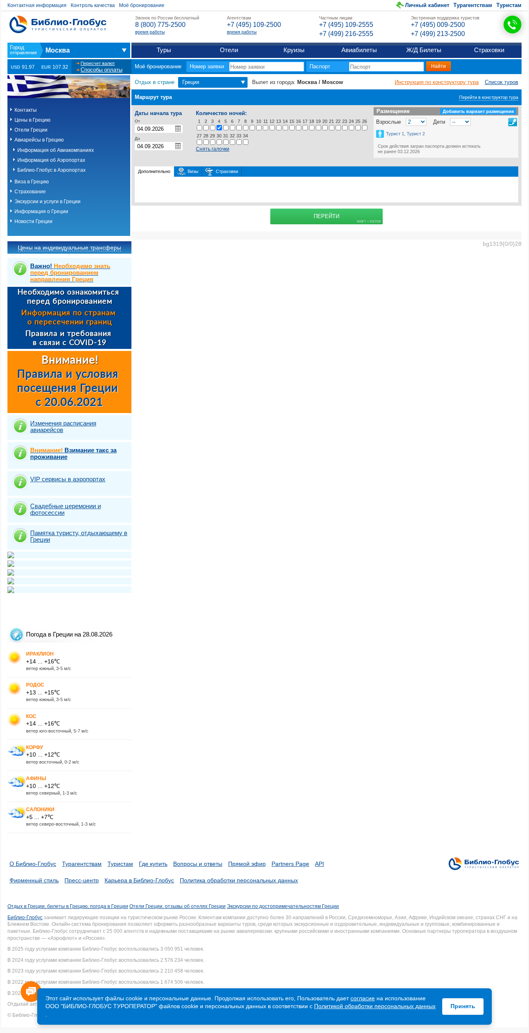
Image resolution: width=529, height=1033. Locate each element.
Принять (462, 1006)
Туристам (509, 5)
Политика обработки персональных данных (239, 880)
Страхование (30, 192)
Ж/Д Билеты (423, 49)
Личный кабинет (427, 5)
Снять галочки (212, 149)
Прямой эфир (247, 863)
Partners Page (290, 863)
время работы (150, 31)
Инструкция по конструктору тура (437, 82)
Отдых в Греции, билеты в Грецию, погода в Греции (67, 906)
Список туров (501, 82)
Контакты (25, 110)
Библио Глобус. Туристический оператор (57, 24)
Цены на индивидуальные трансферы (69, 247)
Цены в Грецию (32, 120)
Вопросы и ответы (197, 863)
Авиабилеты (359, 49)
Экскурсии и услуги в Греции (47, 201)
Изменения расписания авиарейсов (63, 426)
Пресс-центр (81, 880)
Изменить (512, 122)
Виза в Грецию (31, 182)
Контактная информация (37, 5)
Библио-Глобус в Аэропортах (51, 170)
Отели (229, 49)
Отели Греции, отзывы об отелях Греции (177, 906)
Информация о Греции (41, 211)
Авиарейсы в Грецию (39, 140)
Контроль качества (93, 5)
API (319, 863)
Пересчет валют (98, 63)
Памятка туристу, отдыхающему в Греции (78, 536)
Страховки (489, 49)
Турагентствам (472, 5)
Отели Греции (31, 130)
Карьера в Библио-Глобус (139, 880)
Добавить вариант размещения (478, 111)
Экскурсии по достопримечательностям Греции (283, 906)
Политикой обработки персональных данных (375, 1006)
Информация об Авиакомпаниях (55, 150)
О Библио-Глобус (33, 863)
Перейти (326, 216)
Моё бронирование (141, 5)
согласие (362, 998)
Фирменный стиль (34, 880)
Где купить (153, 863)
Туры (164, 49)
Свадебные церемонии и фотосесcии (65, 509)
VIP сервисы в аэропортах (67, 479)
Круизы (294, 49)
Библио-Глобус (25, 917)
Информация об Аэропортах (51, 160)
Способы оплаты (101, 70)
